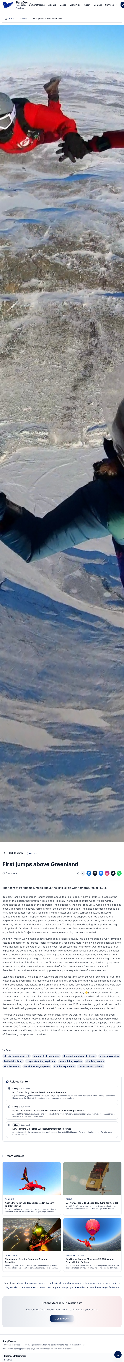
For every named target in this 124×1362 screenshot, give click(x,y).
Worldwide (75, 4)
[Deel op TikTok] (113, 873)
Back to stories (15, 853)
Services (109, 4)
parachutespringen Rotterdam (104, 1287)
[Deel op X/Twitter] (95, 873)
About (87, 4)
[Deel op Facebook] (101, 873)
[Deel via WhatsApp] (119, 873)
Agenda (52, 4)
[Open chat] (118, 1354)
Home (22, 4)
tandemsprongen (93, 1283)
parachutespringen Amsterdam (70, 1287)
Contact (98, 4)
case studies (112, 1283)
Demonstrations (37, 4)
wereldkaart (46, 1287)
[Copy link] (82, 873)
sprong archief (29, 1287)
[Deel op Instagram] (107, 873)
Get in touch (62, 1318)
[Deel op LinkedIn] (88, 873)
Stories (23, 18)
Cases (63, 4)
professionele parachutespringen (65, 1283)
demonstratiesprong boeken (31, 1283)
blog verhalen (11, 1287)
